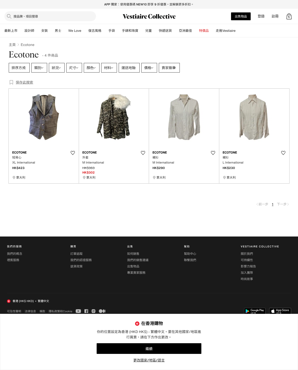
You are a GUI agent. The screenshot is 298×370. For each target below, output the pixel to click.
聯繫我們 (190, 260)
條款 (42, 311)
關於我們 (247, 254)
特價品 (204, 30)
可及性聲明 (14, 311)
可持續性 (247, 260)
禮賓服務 (13, 260)
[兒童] (155, 30)
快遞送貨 (165, 30)
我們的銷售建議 (138, 260)
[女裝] (51, 30)
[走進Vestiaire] (239, 30)
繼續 (149, 348)
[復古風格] (105, 30)
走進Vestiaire (226, 30)
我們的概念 (14, 254)
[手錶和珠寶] (142, 30)
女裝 (44, 30)
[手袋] (118, 30)
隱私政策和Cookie (60, 311)
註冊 (275, 16)
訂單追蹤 (76, 254)
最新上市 (10, 30)
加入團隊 (247, 272)
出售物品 (241, 16)
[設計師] (37, 30)
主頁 (12, 44)
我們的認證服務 (81, 260)
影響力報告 (248, 266)
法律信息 (30, 311)
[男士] (65, 30)
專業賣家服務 (136, 272)
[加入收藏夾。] (72, 152)
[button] (289, 16)
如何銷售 (133, 254)
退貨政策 (76, 266)
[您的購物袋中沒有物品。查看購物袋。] (289, 16)
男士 (58, 30)
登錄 (261, 16)
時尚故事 (247, 279)
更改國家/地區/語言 (149, 360)
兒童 (148, 30)
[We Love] (85, 30)
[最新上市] (21, 30)
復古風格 (94, 30)
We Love (74, 30)
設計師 (29, 30)
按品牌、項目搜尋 (26, 16)
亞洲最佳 (185, 30)
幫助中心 (190, 254)
